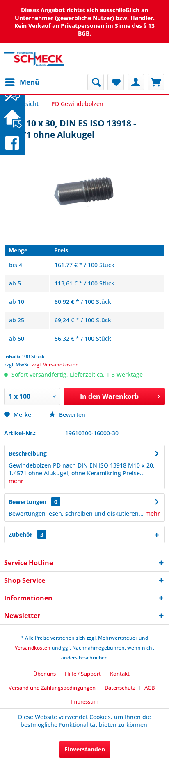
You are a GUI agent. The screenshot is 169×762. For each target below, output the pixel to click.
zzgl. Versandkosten (55, 364)
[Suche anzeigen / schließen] (95, 82)
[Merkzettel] (115, 82)
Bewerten (71, 414)
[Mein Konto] (136, 82)
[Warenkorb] (156, 82)
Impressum (84, 701)
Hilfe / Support (83, 673)
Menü (29, 82)
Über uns (44, 673)
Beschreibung (28, 453)
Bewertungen (27, 502)
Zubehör (26, 534)
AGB (149, 687)
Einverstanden (84, 749)
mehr (16, 481)
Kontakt (120, 673)
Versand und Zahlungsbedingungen (52, 687)
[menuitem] (21, 82)
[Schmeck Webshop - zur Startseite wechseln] (34, 59)
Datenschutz (120, 687)
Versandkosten (32, 647)
